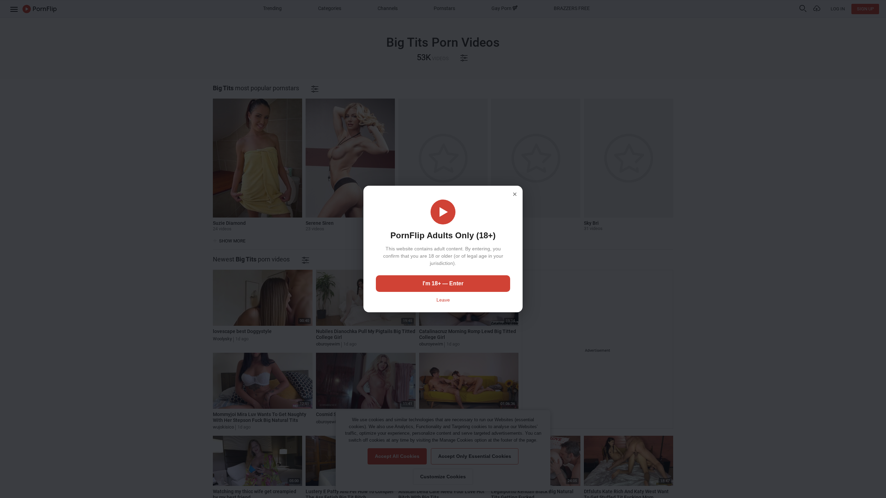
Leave (443, 300)
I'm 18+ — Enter (443, 283)
